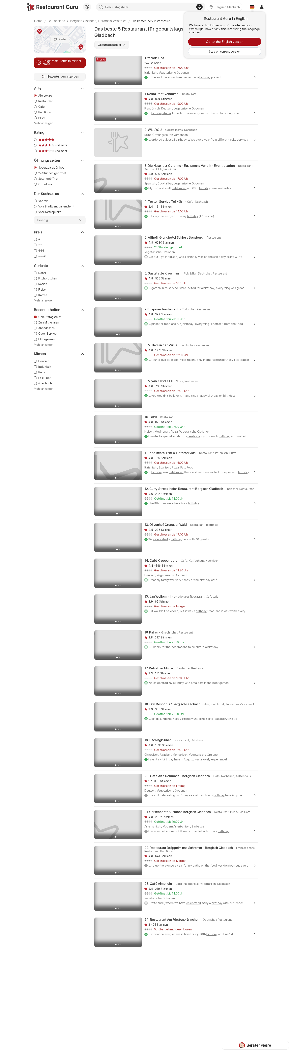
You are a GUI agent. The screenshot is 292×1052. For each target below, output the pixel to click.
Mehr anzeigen (43, 123)
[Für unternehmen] (87, 7)
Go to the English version (224, 42)
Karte (62, 39)
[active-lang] (252, 7)
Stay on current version (225, 51)
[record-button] (199, 7)
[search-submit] (101, 7)
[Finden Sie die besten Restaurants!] (52, 7)
